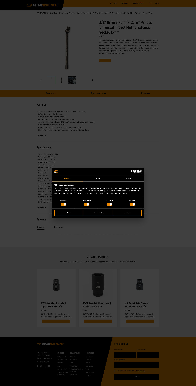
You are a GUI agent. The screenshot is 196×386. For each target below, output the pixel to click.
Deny (69, 213)
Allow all (127, 213)
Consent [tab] (67, 178)
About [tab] (128, 178)
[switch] (86, 204)
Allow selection (98, 213)
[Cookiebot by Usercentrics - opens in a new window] (133, 171)
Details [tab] (98, 178)
